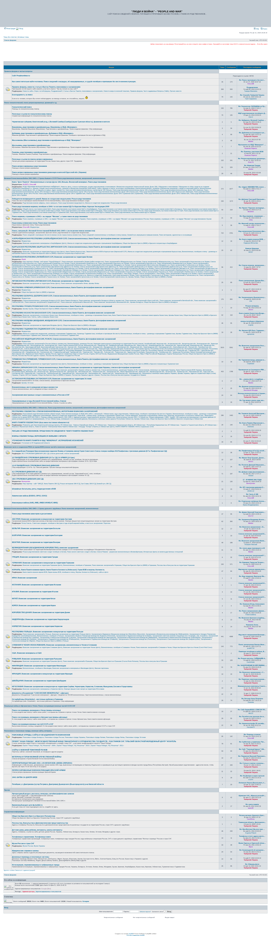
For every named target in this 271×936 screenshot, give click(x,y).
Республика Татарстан (139, 350)
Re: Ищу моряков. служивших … (252, 216)
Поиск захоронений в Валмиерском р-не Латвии (174, 263)
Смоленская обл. (46, 352)
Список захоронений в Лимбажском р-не (174, 270)
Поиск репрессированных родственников (29, 166)
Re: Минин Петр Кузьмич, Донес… (252, 458)
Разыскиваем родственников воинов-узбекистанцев (41, 414)
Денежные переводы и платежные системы (30, 857)
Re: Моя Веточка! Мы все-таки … (252, 829)
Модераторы (34, 227)
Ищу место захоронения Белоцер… (252, 635)
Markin (250, 141)
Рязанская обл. (182, 350)
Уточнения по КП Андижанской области (35, 443)
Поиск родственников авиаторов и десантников (32, 514)
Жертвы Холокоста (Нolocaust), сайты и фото (92, 572)
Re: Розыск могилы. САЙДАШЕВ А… (252, 658)
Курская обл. (72, 347)
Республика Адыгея (143, 349)
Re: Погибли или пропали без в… (252, 716)
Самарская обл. (194, 350)
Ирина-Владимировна (251, 505)
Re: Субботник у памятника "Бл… (252, 742)
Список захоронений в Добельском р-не (167, 267)
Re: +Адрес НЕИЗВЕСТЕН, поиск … (252, 187)
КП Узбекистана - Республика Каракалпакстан (150, 425)
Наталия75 (251, 727)
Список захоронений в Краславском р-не (99, 268)
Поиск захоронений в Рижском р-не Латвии (181, 273)
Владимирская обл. (23, 345)
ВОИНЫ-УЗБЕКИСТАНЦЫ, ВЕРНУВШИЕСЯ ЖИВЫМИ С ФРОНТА (39, 436)
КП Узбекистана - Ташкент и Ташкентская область (186, 425)
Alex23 (250, 713)
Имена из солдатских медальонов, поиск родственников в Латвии (110, 275)
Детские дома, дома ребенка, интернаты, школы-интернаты (37, 830)
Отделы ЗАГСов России (98, 354)
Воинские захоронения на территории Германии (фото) (42, 565)
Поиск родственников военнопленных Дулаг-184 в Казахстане (116, 192)
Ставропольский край (61, 352)
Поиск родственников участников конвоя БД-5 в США (163, 211)
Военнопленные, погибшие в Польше (50, 636)
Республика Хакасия (155, 350)
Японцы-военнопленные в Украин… (252, 393)
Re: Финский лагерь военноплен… (252, 223)
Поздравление (252, 87)
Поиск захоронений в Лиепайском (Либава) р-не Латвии (67, 270)
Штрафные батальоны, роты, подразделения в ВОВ (34, 489)
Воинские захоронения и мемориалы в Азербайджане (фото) (44, 243)
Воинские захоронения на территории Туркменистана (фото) (44, 364)
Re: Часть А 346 (252, 494)
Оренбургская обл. (205, 347)
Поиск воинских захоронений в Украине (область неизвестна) (78, 370)
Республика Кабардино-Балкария (196, 349)
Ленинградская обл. (85, 347)
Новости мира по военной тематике (116, 91)
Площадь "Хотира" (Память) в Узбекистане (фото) (96, 426)
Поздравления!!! (57, 91)
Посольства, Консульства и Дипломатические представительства (40, 823)
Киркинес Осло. (252, 625)
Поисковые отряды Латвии (95, 737)
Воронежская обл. (90, 345)
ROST (251, 252)
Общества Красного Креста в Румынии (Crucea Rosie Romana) (115, 661)
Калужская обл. (170, 345)
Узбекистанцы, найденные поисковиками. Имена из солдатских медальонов (49, 415)
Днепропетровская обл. (58, 371)
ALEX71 (26, 184)
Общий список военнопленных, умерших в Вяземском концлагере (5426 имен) (67, 188)
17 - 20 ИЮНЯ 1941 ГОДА (252, 480)
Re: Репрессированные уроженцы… (252, 158)
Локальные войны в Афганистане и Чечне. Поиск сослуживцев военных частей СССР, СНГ (39, 706)
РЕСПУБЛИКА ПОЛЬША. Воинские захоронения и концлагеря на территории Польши (47, 632)
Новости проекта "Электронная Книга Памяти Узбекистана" (56, 426)
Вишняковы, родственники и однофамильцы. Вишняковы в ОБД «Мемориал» (44, 127)
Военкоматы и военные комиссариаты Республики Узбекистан (110, 419)
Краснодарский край (33, 347)
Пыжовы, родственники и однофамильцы (29, 152)
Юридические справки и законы (25, 851)
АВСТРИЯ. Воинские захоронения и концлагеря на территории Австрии (42, 519)
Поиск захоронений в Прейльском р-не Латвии (186, 272)
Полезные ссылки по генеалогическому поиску (32, 114)
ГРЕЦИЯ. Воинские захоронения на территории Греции (35, 557)
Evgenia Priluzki (250, 833)
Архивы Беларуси (136, 302)
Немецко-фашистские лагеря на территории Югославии (84, 689)
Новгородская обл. (165, 347)
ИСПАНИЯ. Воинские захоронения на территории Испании (36, 585)
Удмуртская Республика (136, 352)
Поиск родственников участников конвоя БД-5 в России (123, 211)
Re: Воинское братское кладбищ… (252, 618)
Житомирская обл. (85, 371)
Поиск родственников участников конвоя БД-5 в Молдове (81, 211)
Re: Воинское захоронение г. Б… (252, 527)
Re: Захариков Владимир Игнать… (252, 519)
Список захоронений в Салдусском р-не (71, 275)
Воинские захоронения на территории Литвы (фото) (41, 283)
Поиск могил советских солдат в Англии (81, 552)
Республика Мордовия (74, 350)
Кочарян (86, 901)
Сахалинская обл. (18, 352)
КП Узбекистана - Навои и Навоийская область (77, 425)
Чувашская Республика (180, 352)
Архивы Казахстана (176, 315)
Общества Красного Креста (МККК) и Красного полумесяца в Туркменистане (151, 364)
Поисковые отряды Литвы (115, 737)
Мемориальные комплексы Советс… (252, 686)
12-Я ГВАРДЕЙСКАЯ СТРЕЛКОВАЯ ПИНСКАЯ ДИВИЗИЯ (35, 466)
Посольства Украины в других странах (86, 375)
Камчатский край (183, 345)
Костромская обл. (18, 347)
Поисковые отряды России (54, 737)
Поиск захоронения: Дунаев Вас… (252, 280)
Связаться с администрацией (25, 870)
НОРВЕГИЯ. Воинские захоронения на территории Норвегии (37, 626)
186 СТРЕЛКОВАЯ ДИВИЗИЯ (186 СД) (28, 479)
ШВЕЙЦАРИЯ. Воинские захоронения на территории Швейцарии (39, 681)
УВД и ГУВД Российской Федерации (153, 354)
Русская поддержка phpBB (136, 935)
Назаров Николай (250, 544)
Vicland (250, 475)
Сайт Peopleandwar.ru (21, 76)
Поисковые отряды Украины (75, 737)
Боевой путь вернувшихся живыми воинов (142, 235)
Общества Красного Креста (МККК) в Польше (52, 641)
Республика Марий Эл (57, 350)
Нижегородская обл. (150, 347)
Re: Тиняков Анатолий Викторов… (252, 413)
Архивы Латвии (133, 277)
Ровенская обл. (30, 373)
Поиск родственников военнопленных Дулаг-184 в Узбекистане (166, 193)
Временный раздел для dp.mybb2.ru (27, 805)
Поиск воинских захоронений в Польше (37, 634)
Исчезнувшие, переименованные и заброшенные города (35, 865)
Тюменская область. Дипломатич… (252, 822)
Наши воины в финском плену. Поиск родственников (34, 223)
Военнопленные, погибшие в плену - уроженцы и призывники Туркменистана (95, 364)
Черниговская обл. (121, 373)
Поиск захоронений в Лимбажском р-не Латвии (142, 270)
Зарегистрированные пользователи (48, 891)
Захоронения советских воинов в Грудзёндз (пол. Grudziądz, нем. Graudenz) (180, 636)
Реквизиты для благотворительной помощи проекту (41, 425)
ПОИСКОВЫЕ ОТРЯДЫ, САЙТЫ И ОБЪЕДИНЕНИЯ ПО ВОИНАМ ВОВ (41, 735)
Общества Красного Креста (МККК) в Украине (54, 375)
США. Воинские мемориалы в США (27, 653)
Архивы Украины (184, 373)
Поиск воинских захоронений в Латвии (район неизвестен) (83, 261)
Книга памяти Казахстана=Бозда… (252, 313)
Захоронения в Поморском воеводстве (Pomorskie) (137, 639)
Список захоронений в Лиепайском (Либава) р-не (106, 270)
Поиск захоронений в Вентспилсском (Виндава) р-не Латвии (108, 265)
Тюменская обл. (120, 352)
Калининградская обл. (156, 345)
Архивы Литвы (94, 283)
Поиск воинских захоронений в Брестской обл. (142, 300)
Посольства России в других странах (31, 355)
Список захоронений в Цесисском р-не (113, 277)
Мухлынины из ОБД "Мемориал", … (252, 145)
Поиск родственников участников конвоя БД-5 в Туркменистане (46, 212)
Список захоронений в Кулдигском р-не (32, 270)
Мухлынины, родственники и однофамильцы (31, 145)
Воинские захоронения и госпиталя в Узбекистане (185, 415)
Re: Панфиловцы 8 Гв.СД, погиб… (252, 451)
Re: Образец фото (252, 864)
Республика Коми (42, 350)
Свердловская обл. (32, 352)
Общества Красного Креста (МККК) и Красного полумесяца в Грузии (58, 309)
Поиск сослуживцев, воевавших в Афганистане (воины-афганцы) (39, 717)
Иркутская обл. (142, 345)
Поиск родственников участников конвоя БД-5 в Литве (40, 211)
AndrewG (250, 426)
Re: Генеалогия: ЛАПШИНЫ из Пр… (252, 106)
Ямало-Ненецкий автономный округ (203, 352)
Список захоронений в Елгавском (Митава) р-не (172, 268)
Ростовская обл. (170, 350)
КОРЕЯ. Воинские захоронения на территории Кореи (34, 606)
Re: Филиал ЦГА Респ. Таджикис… (252, 330)
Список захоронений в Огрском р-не (155, 272)
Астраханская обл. (174, 343)
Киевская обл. (144, 371)
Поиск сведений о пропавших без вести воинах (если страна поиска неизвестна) (52, 235)
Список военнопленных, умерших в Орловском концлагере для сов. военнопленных (54, 349)
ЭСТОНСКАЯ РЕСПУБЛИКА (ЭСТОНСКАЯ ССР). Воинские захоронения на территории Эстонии (51, 379)
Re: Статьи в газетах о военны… (252, 763)
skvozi (250, 309)
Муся (251, 847)
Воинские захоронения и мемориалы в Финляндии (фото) (73, 668)
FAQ (257, 29)
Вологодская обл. (51, 345)
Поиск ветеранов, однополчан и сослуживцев (175, 235)
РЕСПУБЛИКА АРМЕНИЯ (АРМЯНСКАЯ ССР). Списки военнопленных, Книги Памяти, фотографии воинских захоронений (62, 287)
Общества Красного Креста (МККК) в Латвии (156, 277)
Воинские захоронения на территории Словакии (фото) (42, 647)
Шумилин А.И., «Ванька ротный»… (252, 795)
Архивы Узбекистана (141, 419)
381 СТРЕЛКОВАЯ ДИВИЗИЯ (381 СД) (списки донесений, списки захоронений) (50, 453)
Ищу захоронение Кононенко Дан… (252, 231)
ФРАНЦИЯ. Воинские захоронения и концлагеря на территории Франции (42, 674)
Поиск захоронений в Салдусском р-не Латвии (39, 275)
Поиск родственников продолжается (71, 203)
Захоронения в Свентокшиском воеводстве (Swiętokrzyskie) (178, 639)
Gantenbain (251, 662)
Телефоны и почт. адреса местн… (252, 836)
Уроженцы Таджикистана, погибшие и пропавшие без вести (98, 333)
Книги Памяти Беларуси (69, 300)
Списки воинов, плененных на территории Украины (156, 370)
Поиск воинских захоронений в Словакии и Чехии (154, 647)
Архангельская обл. (189, 343)
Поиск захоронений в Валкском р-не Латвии (42, 265)
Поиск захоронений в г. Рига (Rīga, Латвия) (122, 273)
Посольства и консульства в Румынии (153, 661)
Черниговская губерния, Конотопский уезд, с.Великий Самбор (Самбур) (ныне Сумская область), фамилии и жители (61, 122)
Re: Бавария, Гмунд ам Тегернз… (252, 562)
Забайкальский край (116, 345)
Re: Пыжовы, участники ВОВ (252, 151)
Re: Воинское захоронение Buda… (252, 541)
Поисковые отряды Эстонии (135, 737)
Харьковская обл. (68, 373)
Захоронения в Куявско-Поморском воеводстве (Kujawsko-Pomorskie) (90, 636)
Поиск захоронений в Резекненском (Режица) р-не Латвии (47, 273)
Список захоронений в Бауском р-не (143, 263)
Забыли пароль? (145, 911)
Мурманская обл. (136, 347)
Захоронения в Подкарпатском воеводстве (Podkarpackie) (58, 639)
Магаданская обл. (110, 347)
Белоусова (26, 481)
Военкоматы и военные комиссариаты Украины (159, 373)
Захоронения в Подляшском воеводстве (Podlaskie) (99, 639)
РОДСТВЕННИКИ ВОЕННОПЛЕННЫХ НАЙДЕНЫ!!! (41, 187)
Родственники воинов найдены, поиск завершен (40, 203)
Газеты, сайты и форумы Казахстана (44, 317)
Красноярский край (48, 347)
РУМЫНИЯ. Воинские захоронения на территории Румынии (37, 659)
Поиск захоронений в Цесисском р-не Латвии (82, 277)
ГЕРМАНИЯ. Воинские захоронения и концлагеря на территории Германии (43, 563)
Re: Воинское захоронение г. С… (252, 672)
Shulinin (251, 211)
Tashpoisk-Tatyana (251, 110)
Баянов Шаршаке (252, 248)
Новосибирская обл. (180, 347)
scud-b (250, 779)
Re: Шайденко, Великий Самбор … (252, 120)
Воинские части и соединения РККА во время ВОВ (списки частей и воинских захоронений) (40, 447)
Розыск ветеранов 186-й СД (70, 483)
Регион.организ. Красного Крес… (252, 815)
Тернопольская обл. (54, 373)
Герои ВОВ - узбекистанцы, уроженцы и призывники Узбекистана (100, 415)
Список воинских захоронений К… (252, 597)
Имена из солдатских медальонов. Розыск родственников (106, 203)
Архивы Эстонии (27, 383)
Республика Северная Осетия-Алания (116, 350)
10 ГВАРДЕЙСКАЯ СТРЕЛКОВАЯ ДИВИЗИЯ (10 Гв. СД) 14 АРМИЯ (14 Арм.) (43, 458)
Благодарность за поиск (22, 95)
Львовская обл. (182, 371)
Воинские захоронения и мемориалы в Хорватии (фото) (43, 689)
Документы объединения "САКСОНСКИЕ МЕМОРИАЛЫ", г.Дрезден (40, 693)
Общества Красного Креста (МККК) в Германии (139, 565)
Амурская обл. (161, 343)
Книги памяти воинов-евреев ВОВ (35, 572)
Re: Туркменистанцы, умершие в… (252, 360)
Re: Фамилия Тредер (252, 165)
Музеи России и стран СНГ (23, 844)
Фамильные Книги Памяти (35, 354)
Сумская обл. (41, 373)
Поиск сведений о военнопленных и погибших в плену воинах (104, 235)
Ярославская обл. (18, 354)
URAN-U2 (250, 491)
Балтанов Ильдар (251, 390)
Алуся (251, 117)
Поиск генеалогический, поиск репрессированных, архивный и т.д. (30, 103)
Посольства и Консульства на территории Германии (175, 565)
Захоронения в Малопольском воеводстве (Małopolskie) (137, 637)
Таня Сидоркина (251, 99)
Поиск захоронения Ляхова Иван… (252, 644)
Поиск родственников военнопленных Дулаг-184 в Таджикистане (62, 193)
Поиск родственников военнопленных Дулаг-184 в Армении (181, 190)
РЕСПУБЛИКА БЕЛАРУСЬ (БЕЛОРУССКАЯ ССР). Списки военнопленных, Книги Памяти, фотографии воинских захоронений (64, 296)
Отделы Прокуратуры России (177, 354)
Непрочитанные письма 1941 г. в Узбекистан (132, 417)
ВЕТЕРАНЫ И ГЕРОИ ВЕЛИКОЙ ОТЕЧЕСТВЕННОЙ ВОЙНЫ (36, 757)
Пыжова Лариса (250, 148)
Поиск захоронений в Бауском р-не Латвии (113, 263)
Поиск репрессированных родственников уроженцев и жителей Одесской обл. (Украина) (49, 172)
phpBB (131, 933)
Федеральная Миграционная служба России (123, 354)
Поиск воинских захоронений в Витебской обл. (176, 300)
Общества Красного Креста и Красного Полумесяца (33, 816)
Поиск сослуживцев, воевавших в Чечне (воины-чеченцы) (36, 710)
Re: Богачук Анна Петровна (252, 698)
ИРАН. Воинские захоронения (24, 578)
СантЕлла (250, 819)
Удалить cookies (9, 870)
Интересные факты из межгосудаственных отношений (163, 552)
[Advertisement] (135, 53)
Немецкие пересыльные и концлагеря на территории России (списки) (118, 343)
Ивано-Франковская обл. (129, 371)
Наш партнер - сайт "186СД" (33, 483)
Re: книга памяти (252, 804)
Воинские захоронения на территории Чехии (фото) (81, 647)
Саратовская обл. (207, 350)
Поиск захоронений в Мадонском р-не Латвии (63, 272)
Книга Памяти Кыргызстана (75, 251)
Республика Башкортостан (174, 349)
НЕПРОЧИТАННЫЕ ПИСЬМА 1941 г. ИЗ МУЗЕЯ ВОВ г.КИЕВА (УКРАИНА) (42, 763)
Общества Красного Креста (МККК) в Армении (38, 292)
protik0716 (250, 648)
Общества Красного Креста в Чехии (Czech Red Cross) (192, 647)
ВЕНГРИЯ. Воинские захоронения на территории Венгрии (36, 542)
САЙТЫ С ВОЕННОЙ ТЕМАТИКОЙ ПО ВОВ (29, 750)
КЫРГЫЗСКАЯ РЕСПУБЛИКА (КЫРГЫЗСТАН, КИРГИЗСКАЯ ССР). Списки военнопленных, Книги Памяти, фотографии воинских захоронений (71, 247)
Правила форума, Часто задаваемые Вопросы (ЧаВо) (149, 91)
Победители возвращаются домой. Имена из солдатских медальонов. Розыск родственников (51, 199)
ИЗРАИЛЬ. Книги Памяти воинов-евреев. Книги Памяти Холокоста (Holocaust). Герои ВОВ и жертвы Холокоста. (58, 570)
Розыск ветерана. (252, 306)
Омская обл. (192, 347)
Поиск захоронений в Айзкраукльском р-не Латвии (123, 261)
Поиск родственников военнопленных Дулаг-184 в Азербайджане (135, 190)
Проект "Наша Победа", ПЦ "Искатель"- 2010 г (73, 745)
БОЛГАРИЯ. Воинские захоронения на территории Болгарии (37, 535)
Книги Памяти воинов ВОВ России (70, 345)
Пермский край (104, 349)
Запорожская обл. (113, 371)
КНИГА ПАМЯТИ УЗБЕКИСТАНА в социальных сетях (134, 426)
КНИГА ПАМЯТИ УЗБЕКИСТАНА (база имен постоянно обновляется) (40, 423)
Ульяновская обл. (152, 352)
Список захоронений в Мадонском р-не (95, 272)
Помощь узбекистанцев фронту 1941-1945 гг (57, 417)
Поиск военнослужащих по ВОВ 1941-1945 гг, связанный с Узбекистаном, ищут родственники (94, 414)
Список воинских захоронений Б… (252, 534)
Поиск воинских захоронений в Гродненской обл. (42, 302)
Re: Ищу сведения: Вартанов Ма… (252, 576)
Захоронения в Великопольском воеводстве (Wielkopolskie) (167, 634)
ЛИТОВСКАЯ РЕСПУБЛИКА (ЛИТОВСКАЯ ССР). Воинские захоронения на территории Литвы (50, 281)
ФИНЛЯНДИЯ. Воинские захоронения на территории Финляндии (39, 666)
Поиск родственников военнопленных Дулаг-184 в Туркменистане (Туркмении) (114, 193)
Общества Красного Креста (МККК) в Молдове (79, 325)
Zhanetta (251, 702)
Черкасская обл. (108, 373)
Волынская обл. (43, 371)
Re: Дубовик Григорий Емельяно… (252, 199)
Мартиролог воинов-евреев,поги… (252, 569)
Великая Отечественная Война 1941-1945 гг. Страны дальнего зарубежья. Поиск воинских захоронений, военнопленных (51, 508)
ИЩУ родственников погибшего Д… (252, 113)
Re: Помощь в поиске (252, 734)
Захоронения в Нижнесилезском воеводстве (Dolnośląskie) (179, 637)
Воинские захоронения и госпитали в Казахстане (40, 315)
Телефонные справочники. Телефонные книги (31, 837)
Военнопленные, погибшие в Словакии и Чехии (118, 647)
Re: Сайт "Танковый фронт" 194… (252, 749)
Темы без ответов (10, 37)
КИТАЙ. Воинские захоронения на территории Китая (33, 599)
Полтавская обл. (18, 373)
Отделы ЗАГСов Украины (28, 375)
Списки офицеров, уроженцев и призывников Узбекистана (146, 415)
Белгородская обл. (203, 343)
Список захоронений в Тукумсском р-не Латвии (48, 277)
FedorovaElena (250, 614)
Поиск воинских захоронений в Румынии (77, 661)
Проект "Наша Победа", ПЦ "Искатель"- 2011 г (107, 745)
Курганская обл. (61, 347)
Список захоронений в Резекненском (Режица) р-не (87, 273)
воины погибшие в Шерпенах (252, 321)
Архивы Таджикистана (184, 333)
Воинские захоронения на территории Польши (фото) (71, 634)
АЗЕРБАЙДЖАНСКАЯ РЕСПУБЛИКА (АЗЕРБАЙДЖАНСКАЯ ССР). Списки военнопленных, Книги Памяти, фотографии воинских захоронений (71, 239)
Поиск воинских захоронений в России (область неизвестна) (45, 343)
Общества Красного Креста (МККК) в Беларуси (161, 302)
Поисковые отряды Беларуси (33, 737)
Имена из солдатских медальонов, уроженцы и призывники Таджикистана (49, 333)
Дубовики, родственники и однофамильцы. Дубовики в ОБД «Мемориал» (43, 133)
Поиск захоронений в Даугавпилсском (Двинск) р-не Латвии (57, 267)
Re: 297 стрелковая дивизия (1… (252, 487)
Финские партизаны (102, 668)
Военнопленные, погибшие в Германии (77, 565)
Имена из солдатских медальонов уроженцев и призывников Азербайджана (94, 243)
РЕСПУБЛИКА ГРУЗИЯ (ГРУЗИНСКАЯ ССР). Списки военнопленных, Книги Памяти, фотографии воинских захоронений (62, 306)
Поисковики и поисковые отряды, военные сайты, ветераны (28, 731)
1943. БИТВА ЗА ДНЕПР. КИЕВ (24, 777)
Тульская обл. (109, 352)
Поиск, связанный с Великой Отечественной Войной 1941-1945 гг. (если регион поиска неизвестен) (53, 231)
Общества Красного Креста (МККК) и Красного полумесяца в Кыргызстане (58, 253)
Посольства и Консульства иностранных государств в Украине (123, 375)
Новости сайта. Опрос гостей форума (36, 91)
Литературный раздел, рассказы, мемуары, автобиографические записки (43, 794)
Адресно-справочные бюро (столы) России (72, 354)
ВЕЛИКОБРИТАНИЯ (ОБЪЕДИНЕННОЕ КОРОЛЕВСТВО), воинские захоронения (45, 548)
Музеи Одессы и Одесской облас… (252, 843)
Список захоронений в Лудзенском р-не (32, 272)
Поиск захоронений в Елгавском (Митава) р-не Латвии (134, 268)
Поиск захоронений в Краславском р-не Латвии (66, 268)
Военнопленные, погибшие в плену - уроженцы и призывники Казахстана (85, 315)
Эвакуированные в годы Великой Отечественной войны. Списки (39, 401)
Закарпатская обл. (99, 371)
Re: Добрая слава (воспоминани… (252, 472)
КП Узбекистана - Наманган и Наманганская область (114, 425)
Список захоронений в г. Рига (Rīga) (152, 273)
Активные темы (23, 37)
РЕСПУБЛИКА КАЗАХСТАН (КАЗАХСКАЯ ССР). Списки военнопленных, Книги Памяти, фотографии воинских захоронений (63, 313)
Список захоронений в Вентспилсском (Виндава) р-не (150, 265)
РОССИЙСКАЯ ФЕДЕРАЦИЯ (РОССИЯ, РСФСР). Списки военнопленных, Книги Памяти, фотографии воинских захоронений (64, 339)
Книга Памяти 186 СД (51, 483)
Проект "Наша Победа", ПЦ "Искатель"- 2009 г (39, 745)
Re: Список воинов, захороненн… (252, 265)
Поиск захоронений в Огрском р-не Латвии (125, 272)
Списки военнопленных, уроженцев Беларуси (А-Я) (41, 300)
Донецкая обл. (72, 371)
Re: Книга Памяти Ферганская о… (252, 423)
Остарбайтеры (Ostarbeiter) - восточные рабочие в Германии (37, 699)
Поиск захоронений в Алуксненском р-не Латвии (192, 261)
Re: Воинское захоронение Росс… (252, 345)
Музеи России (28, 846)
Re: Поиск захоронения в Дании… (252, 611)
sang (251, 220)
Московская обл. (123, 347)
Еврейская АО (103, 345)
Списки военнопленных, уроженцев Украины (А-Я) (119, 370)
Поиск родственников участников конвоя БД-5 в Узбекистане (92, 212)
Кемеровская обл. (196, 345)
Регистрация (10, 28)
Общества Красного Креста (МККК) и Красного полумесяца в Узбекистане (176, 419)
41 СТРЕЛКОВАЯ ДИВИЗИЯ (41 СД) (27, 472)
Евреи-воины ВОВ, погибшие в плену (61, 572)
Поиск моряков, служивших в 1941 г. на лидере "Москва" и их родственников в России (118, 219)
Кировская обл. (209, 345)
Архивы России (50, 354)
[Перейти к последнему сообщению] (255, 84)
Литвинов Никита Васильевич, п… (252, 783)
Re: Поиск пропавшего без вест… (252, 80)
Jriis (250, 301)
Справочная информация (14, 812)
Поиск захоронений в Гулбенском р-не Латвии (187, 265)
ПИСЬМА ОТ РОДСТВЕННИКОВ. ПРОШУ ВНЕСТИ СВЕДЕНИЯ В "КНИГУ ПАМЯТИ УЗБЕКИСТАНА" (53, 431)
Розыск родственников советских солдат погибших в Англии (44, 552)
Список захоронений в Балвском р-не (83, 263)
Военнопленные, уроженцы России (80, 343)
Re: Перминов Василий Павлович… (252, 756)
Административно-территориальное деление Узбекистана (94, 417)
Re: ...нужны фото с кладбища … (252, 379)
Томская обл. (98, 352)
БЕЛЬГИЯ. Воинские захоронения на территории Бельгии (36, 528)
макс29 (250, 808)
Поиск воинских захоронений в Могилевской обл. (111, 302)
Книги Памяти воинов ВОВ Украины (189, 370)
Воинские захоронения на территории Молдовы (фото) (42, 325)
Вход (21, 28)
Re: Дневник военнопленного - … (252, 386)
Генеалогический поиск (22, 107)
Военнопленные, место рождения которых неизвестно (35, 387)
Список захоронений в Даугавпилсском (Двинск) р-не (99, 267)
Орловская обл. (17, 349)
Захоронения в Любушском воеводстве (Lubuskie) (58, 637)
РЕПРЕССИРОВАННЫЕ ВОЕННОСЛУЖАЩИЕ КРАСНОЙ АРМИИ (38, 770)
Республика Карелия (27, 350)
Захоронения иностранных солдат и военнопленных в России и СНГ (41, 395)
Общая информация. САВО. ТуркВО (162, 417)
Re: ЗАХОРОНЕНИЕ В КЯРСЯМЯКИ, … (252, 665)
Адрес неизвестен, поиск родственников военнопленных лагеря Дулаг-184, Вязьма (82, 190)
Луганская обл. (170, 371)
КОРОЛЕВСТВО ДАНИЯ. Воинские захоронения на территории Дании (41, 612)
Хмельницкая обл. (94, 373)
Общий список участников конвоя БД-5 (37, 209)
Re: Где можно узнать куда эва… (252, 400)
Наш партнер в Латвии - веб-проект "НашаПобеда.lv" (42, 261)
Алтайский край (150, 343)
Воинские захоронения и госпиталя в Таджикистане (60, 335)
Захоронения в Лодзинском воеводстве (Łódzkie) (134, 636)
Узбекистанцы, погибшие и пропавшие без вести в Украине (150, 414)
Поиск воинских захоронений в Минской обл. (77, 302)
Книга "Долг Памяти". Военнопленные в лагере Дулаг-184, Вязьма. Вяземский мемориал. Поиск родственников (59, 182)
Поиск (264, 29)
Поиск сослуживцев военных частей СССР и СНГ (32, 724)
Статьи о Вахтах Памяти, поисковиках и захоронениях (83, 91)
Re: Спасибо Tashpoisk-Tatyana (252, 95)
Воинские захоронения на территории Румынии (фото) (42, 661)
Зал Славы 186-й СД (88, 483)
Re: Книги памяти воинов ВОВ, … (252, 239)
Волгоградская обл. (37, 345)
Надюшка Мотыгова (251, 243)
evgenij (250, 325)
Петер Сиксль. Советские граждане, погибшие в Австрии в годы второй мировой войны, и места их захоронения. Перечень (66, 523)
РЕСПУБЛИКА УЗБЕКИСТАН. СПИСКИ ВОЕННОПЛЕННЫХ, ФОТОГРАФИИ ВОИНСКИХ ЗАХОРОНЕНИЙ (55, 411)
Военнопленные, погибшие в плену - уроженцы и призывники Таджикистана (148, 333)
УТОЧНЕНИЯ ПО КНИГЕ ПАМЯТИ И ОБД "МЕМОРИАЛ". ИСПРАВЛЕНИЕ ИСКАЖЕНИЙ (47, 440)
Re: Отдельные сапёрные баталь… (252, 501)
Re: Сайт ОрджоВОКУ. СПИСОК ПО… (252, 709)
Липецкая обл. (98, 347)
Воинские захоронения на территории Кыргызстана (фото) (44, 251)
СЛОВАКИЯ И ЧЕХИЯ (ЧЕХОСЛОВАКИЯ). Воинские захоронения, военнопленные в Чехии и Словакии (54, 645)
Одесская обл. (208, 371)
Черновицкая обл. (135, 373)
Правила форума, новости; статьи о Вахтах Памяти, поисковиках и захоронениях (46, 87)
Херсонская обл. (82, 373)
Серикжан (250, 363)
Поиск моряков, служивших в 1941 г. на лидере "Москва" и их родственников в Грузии (180, 219)
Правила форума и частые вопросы (18, 71)
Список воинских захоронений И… (252, 583)
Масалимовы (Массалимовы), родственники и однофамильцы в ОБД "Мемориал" (46, 140)
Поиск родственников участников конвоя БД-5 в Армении (118, 209)
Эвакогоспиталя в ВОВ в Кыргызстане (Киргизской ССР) (106, 251)
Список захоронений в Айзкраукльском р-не (158, 261)
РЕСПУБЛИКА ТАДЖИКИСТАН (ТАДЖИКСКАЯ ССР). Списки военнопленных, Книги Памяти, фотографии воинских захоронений (65, 329)
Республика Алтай (157, 349)
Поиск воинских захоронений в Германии (107, 565)
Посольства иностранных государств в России (63, 355)
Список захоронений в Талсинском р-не (184, 275)
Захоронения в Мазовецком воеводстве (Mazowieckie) (96, 637)
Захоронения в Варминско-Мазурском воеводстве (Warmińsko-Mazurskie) (118, 634)
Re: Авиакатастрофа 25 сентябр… (252, 723)
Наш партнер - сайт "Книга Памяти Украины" (39, 370)
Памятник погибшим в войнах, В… (252, 651)
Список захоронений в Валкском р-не (72, 265)
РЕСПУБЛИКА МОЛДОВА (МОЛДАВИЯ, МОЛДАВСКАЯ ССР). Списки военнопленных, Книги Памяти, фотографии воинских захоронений (69, 321)
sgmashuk (250, 334)
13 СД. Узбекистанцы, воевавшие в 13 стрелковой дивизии (66, 419)
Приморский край (116, 349)
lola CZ (250, 516)
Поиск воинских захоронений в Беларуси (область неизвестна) (101, 300)
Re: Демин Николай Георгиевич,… (252, 512)
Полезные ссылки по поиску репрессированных (32, 159)
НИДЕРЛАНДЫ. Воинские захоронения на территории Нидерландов (40, 619)
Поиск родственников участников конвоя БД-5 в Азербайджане (74, 209)
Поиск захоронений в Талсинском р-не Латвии (152, 275)
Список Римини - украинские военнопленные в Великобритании (120, 552)
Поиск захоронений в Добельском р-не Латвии (136, 267)
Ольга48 (250, 84)
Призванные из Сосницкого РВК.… (252, 369)
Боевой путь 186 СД (104, 483)
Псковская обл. (129, 349)
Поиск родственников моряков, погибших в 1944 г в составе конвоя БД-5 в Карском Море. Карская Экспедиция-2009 (60, 207)
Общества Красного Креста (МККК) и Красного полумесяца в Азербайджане (150, 243)
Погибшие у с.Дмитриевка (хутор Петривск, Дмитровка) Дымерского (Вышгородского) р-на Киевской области (58, 784)
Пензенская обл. (92, 349)
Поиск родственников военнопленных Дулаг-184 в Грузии (72, 192)
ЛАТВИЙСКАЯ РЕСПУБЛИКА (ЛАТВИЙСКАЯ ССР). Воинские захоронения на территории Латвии (52, 257)
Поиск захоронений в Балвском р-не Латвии (53, 263)
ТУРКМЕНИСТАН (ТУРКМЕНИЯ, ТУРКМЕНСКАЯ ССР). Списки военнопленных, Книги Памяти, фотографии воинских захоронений (65, 359)
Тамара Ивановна (250, 91)
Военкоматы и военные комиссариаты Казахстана (149, 315)
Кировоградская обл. (157, 371)
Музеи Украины (39, 846)
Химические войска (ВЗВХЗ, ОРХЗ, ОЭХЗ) (29, 496)
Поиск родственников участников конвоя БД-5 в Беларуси (161, 209)
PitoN (24, 259)
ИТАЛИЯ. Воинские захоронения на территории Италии (35, 592)
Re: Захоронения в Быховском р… (252, 297)
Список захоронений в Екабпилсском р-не (33, 268)
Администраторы (28, 891)
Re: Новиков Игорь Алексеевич (252, 604)
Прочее (7, 790)
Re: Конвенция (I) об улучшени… (252, 850)
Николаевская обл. (195, 371)
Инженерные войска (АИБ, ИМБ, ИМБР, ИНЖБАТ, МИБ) (35, 503)
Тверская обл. (88, 352)
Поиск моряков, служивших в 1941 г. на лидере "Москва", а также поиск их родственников (50, 216)
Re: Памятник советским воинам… (252, 679)
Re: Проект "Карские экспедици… (252, 208)
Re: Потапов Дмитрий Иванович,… (252, 465)
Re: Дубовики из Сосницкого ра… (252, 132)
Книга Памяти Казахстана (121, 315)
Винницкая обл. (31, 371)
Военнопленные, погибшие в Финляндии (37, 668)
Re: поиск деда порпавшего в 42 (252, 548)
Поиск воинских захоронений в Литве (74, 283)
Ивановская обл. (130, 345)
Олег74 (250, 162)
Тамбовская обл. (76, 352)
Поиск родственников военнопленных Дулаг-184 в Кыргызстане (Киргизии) (166, 192)
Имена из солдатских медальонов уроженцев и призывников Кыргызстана (154, 251)
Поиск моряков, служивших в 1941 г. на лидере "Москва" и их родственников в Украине (54, 219)
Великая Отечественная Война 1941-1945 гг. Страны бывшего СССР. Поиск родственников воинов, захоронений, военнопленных (54, 178)
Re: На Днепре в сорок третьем (252, 776)
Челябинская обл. (165, 352)
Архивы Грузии (28, 309)
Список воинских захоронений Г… (252, 555)
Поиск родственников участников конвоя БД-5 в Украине (135, 212)
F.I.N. (251, 404)
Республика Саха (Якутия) (92, 350)
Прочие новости (175, 91)
